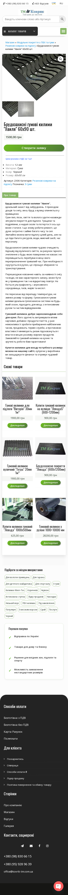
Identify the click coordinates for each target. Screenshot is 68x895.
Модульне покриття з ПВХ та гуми (35, 42)
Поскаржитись (15, 758)
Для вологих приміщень (18, 577)
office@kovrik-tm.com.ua (18, 871)
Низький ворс (12, 603)
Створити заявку (34, 148)
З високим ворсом (28, 609)
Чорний (9, 615)
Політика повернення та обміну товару (29, 784)
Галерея (9, 826)
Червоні (45, 590)
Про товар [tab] (10, 195)
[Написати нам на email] (31, 846)
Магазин (10, 42)
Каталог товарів (17, 31)
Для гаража (38, 577)
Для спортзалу (42, 583)
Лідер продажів (35, 596)
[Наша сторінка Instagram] (47, 846)
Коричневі (32, 590)
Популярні (11, 609)
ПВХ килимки (28, 603)
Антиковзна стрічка (15, 596)
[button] (63, 31)
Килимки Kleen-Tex (15, 590)
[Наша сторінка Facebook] (39, 846)
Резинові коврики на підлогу (20, 45)
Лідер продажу (15, 778)
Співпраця (12, 765)
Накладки (51, 596)
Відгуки (8, 819)
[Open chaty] (58, 886)
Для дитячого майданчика (19, 583)
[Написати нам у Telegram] (22, 846)
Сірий (43, 609)
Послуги (53, 609)
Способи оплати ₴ (17, 771)
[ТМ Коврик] (32, 10)
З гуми (28, 184)
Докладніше (17, 425)
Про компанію (13, 805)
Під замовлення (46, 603)
